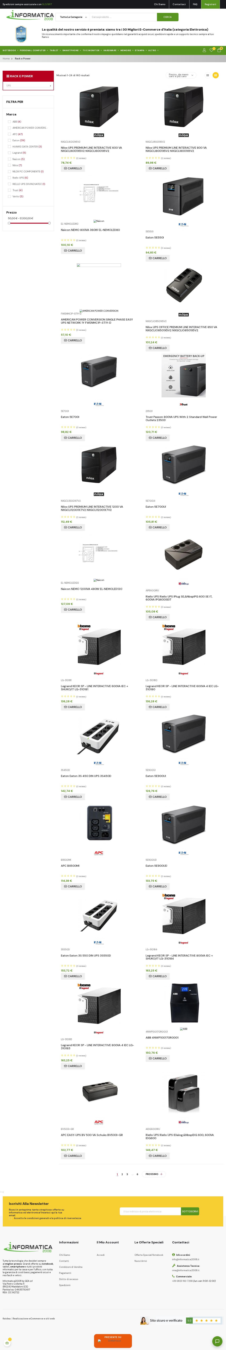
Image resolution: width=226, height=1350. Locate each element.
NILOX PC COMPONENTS (28, 171)
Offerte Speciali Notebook (149, 1254)
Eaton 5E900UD (156, 866)
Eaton (19, 140)
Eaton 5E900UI (156, 776)
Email (163, 1266)
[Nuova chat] (212, 1239)
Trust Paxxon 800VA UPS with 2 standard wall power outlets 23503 (181, 417)
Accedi (101, 1254)
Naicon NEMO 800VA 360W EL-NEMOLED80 (90, 230)
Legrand (19, 152)
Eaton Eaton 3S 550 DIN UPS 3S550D (86, 955)
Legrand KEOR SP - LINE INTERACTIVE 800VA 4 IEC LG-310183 (97, 1045)
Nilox (17, 165)
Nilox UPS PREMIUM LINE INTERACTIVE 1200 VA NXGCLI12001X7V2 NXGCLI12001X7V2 (92, 507)
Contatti (64, 1260)
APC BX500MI (70, 866)
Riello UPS (20, 177)
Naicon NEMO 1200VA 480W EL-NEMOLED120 (91, 589)
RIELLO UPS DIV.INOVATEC (29, 184)
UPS (9, 85)
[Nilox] (99, 134)
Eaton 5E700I (70, 417)
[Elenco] (208, 75)
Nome (163, 1253)
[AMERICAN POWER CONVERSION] (99, 310)
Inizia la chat (169, 1298)
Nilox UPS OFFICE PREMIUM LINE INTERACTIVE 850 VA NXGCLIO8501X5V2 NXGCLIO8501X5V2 (181, 327)
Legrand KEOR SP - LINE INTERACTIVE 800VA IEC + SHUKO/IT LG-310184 (179, 956)
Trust (18, 190)
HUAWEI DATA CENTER (27, 146)
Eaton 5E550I (155, 237)
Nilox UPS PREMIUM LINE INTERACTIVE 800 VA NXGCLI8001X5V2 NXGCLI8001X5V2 (176, 148)
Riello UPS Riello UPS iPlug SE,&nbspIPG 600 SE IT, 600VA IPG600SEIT (179, 597)
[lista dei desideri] (211, 50)
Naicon (19, 159)
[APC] (99, 853)
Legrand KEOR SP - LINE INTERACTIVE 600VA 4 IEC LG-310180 (182, 686)
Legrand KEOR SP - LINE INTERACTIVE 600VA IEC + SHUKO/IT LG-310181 (94, 686)
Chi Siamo (159, 4)
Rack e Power (21, 76)
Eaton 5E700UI (156, 507)
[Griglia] (216, 75)
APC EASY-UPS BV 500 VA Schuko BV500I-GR (92, 1135)
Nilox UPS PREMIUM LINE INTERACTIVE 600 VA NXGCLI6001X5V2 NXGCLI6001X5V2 (91, 148)
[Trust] (183, 404)
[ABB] (183, 1028)
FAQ (195, 4)
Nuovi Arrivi (141, 1260)
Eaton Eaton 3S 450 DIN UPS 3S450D (86, 776)
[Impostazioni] (204, 50)
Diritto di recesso (68, 1279)
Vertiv (18, 196)
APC (18, 134)
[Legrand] (99, 673)
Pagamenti (65, 1273)
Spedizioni (64, 1285)
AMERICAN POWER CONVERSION (30, 127)
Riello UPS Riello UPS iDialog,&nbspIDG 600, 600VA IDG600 (180, 1135)
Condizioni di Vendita (70, 1267)
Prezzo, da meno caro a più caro (178, 75)
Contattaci (179, 4)
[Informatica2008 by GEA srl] (30, 15)
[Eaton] (183, 224)
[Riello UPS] (183, 583)
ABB (17, 121)
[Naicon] (99, 220)
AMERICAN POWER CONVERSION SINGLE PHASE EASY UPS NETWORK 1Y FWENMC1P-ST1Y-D (97, 320)
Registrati (210, 4)
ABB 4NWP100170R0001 (162, 1037)
